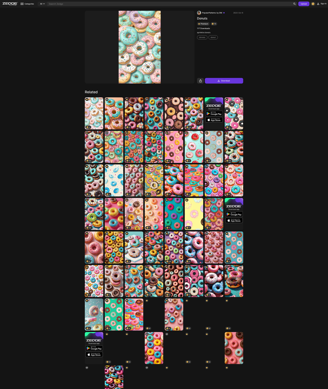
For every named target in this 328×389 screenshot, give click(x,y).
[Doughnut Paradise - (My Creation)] (114, 247)
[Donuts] (234, 348)
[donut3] (154, 247)
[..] (114, 113)
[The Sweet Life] (214, 247)
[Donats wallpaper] (214, 180)
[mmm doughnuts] (154, 113)
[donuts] (114, 147)
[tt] (154, 147)
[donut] (114, 214)
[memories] (234, 281)
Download (225, 81)
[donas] (174, 348)
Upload (304, 4)
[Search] (294, 4)
